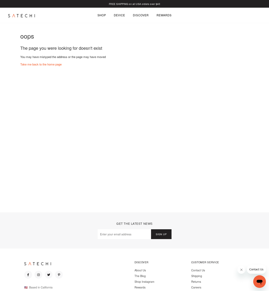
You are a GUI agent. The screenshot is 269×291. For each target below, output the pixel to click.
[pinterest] (59, 275)
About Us (140, 270)
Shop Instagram (144, 282)
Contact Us (198, 270)
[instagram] (38, 275)
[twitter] (49, 275)
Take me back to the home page (41, 64)
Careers (196, 287)
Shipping (196, 276)
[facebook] (28, 275)
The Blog (140, 276)
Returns (196, 282)
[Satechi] (21, 15)
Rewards (140, 287)
